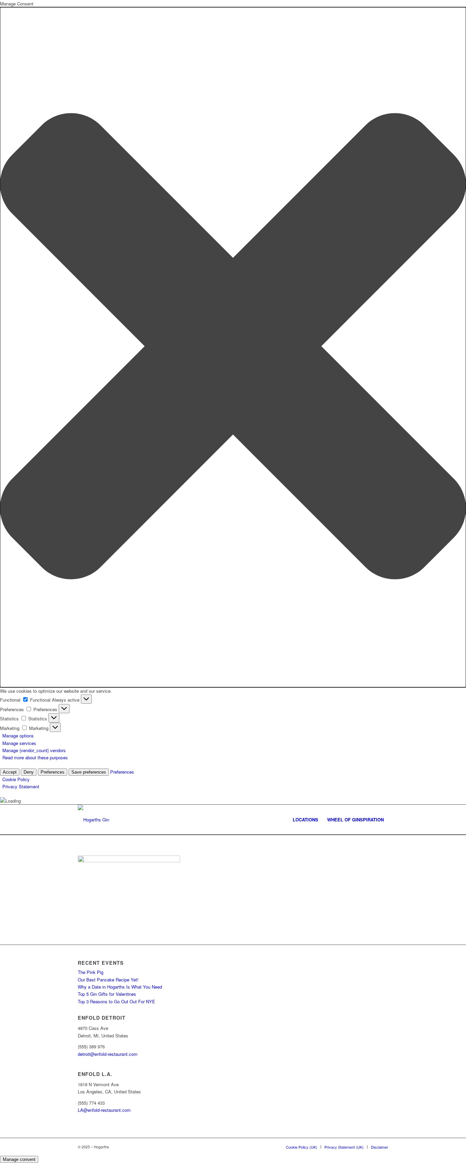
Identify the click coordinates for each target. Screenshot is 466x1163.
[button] (233, 347)
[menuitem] (305, 820)
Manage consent (19, 1159)
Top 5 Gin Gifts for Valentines (107, 994)
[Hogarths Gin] (93, 820)
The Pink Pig (90, 972)
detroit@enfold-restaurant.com (107, 1054)
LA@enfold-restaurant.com (104, 1110)
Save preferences (88, 772)
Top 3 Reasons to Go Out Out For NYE (116, 1001)
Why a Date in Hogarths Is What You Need (120, 986)
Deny (29, 772)
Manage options (18, 735)
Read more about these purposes (35, 757)
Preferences (52, 772)
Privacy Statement (20, 786)
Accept (10, 772)
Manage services (19, 743)
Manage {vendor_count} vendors (34, 750)
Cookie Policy (16, 779)
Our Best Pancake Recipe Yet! (108, 979)
